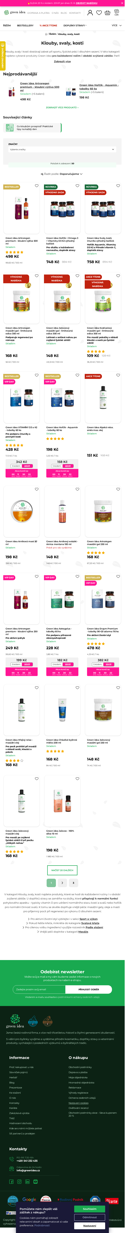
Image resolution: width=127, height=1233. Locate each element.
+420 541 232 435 (27, 1160)
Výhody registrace (78, 1092)
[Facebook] (11, 1182)
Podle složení (94, 927)
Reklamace (75, 1087)
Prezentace (15, 1087)
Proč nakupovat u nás (21, 1067)
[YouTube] (35, 1182)
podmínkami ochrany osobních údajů (79, 997)
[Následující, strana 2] (62, 883)
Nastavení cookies (78, 1103)
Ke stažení (15, 1092)
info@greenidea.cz (28, 1170)
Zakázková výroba (19, 1113)
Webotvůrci (115, 1220)
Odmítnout (90, 1217)
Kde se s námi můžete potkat (25, 1128)
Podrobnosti (42, 1225)
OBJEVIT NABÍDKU (86, 3)
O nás (55, 13)
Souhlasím (89, 1208)
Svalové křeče (90, 923)
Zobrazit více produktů (61, 107)
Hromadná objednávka (81, 1082)
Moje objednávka (78, 1077)
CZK (117, 15)
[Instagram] (19, 1182)
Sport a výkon (89, 919)
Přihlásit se (89, 989)
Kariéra (13, 1107)
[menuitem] (8, 25)
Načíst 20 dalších (62, 870)
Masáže (83, 931)
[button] (62, 149)
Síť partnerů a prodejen (22, 1133)
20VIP (27, 466)
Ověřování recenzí (79, 1107)
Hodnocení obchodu (20, 1123)
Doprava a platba (38, 13)
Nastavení (89, 1225)
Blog (64, 13)
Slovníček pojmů (18, 1072)
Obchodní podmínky (80, 1067)
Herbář (13, 1077)
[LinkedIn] (27, 1182)
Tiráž (12, 1118)
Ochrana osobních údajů (82, 1097)
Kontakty (75, 13)
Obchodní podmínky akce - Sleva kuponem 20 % (93, 1114)
